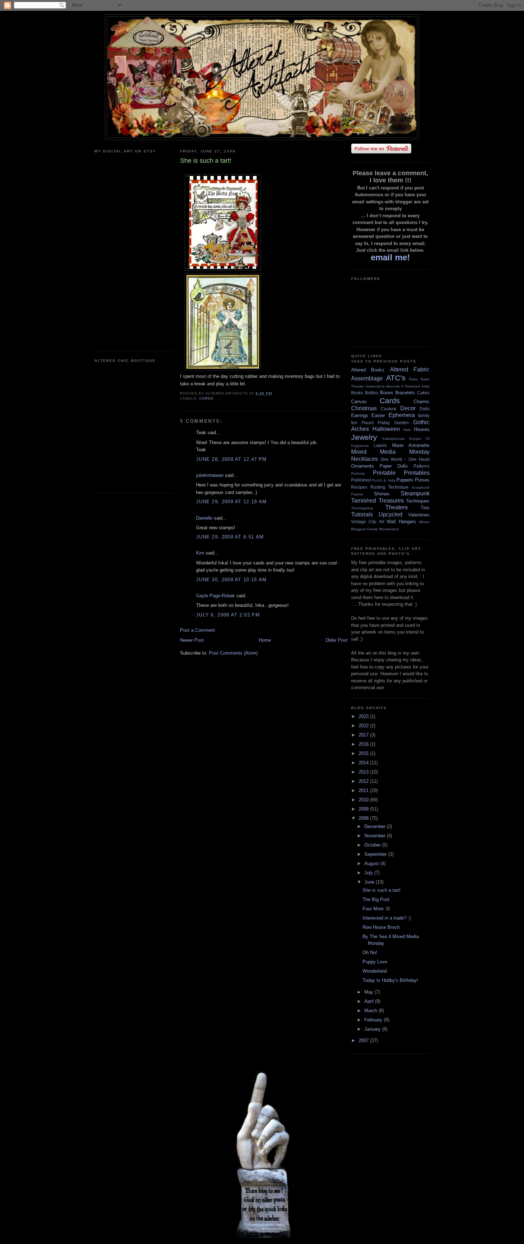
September (376, 854)
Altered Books (367, 370)
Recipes (359, 487)
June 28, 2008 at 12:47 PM (231, 459)
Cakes (423, 392)
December (375, 826)
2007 (364, 1040)
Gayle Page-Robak (215, 595)
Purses (422, 480)
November (375, 835)
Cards (206, 398)
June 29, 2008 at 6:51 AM (230, 537)
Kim (200, 553)
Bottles (371, 392)
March (371, 1010)
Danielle (204, 518)
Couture (388, 408)
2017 (364, 735)
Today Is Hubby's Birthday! (390, 980)
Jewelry (364, 437)
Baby (413, 379)
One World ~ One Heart (405, 459)
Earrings (359, 415)
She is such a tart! (382, 890)
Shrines (382, 493)
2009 (364, 809)
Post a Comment (197, 630)
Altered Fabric (410, 369)
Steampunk (415, 493)
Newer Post (192, 640)
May (369, 992)
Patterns (421, 466)
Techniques (418, 501)
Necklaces (364, 459)
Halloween (386, 429)
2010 (364, 799)
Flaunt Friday (375, 422)
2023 (364, 716)
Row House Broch (381, 927)
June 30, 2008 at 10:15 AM (231, 579)
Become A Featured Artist (408, 386)
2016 (364, 744)
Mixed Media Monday (390, 452)
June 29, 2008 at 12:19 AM (231, 501)
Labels (380, 445)
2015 (364, 753)
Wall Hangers (401, 521)
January (373, 1029)
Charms (421, 401)
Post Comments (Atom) (233, 653)
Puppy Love (375, 961)
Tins (425, 507)
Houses (422, 429)
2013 (364, 772)
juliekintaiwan (210, 475)
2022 (364, 725)
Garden (401, 422)
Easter (378, 415)
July (369, 872)
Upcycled (390, 514)
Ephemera (402, 415)
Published (361, 480)
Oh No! (370, 952)
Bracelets (405, 392)
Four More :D (376, 908)
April (369, 1001)
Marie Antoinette (411, 445)
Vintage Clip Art (367, 521)
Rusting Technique (389, 487)
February (374, 1019)
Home (265, 640)
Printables (417, 473)
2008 (364, 818)
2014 (364, 762)
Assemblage (367, 378)
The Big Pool (376, 899)
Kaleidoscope (393, 439)
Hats (407, 430)
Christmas (364, 408)
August (372, 863)
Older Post (336, 640)
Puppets (404, 480)
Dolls (425, 408)
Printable (384, 473)
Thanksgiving (362, 508)
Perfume (358, 473)
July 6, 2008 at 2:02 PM (228, 615)
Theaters (396, 507)
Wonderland (389, 529)
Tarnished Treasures (377, 501)
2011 (364, 790)
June (370, 882)
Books (357, 392)
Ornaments (362, 466)
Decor (408, 408)
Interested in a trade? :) (387, 918)
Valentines (419, 514)
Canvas (359, 401)
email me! (390, 257)
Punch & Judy (383, 480)
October (373, 845)
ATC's (396, 378)
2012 (364, 781)
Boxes (386, 392)
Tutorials (362, 514)
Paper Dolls (394, 466)
